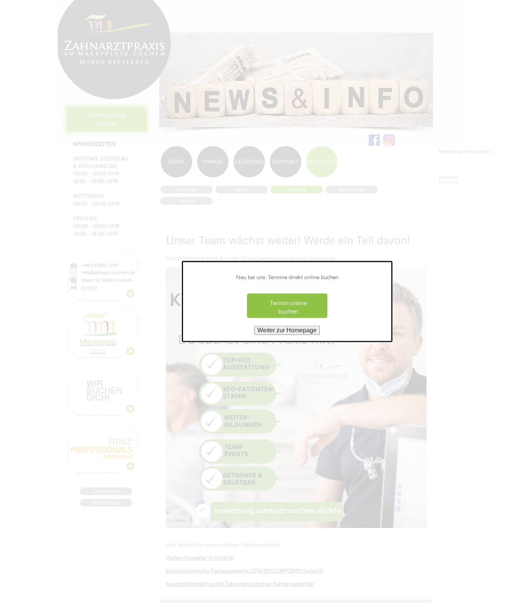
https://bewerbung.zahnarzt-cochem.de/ (288, 258)
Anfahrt (89, 287)
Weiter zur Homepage (287, 330)
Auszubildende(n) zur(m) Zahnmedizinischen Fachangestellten (240, 583)
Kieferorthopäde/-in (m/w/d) (200, 557)
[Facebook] (375, 139)
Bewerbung (352, 189)
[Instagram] (389, 139)
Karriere (297, 189)
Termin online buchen (288, 307)
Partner (186, 201)
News (241, 189)
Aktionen (186, 189)
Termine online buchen (106, 119)
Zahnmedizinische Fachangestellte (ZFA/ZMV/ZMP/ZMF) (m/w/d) (244, 570)
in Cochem (449, 180)
